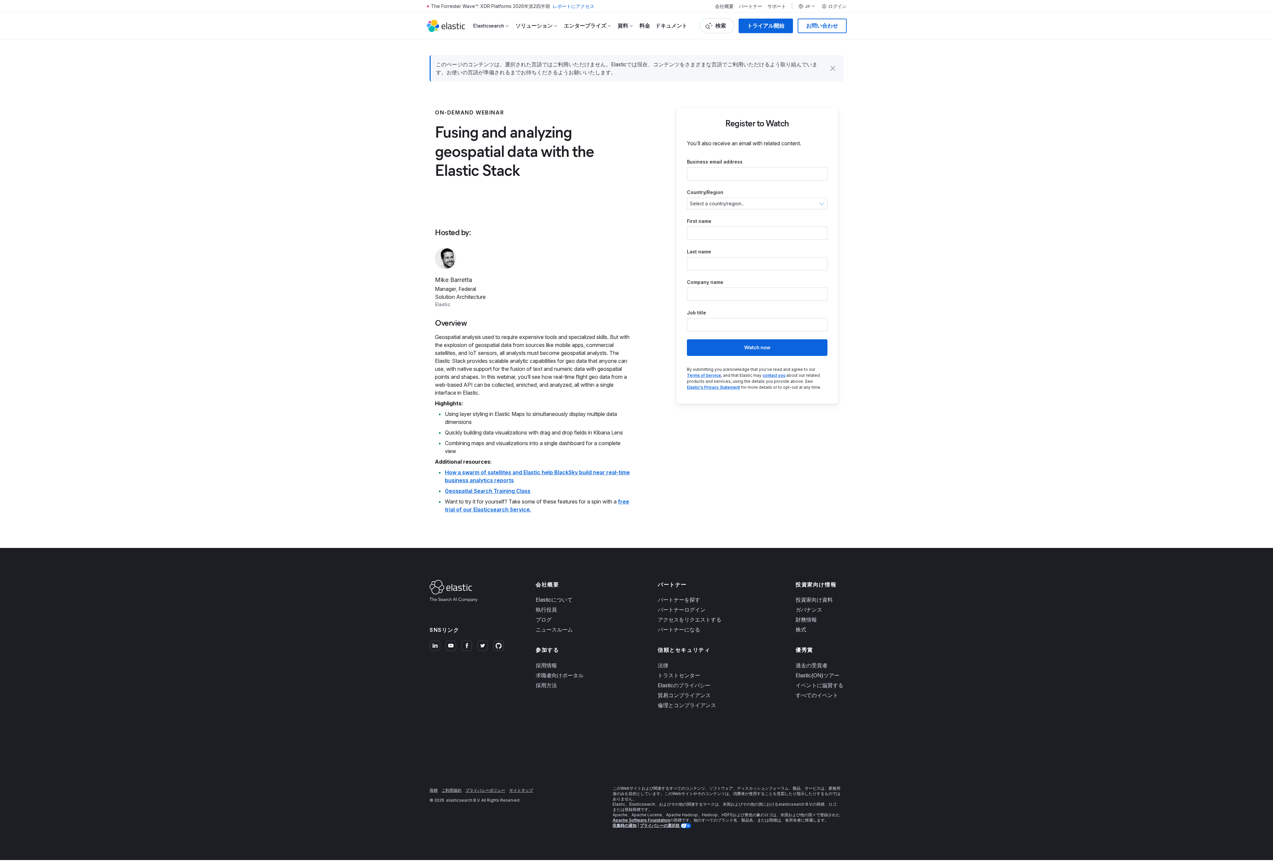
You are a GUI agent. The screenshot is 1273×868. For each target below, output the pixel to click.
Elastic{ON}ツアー (817, 675)
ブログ (544, 619)
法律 (663, 665)
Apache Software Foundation (641, 820)
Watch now (757, 347)
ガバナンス (809, 609)
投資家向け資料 (814, 599)
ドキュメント (671, 26)
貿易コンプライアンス (684, 695)
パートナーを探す (679, 599)
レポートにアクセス (573, 6)
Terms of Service (704, 375)
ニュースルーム (554, 629)
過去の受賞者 (811, 665)
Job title (696, 312)
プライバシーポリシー (485, 790)
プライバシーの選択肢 (660, 825)
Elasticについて (554, 599)
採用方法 (546, 685)
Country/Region (705, 192)
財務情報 (806, 619)
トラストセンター (679, 675)
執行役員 (546, 609)
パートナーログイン (681, 609)
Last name (699, 251)
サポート (776, 6)
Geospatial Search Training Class (487, 491)
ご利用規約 (451, 790)
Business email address (715, 162)
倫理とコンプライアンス (687, 705)
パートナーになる (679, 629)
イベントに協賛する (819, 685)
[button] (832, 68)
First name (699, 221)
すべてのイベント (817, 695)
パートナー (750, 6)
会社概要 (724, 6)
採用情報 (546, 665)
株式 (801, 629)
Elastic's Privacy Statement (713, 387)
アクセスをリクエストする (689, 619)
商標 (434, 790)
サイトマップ (521, 790)
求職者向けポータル (559, 675)
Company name (705, 282)
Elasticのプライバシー (684, 685)
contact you (773, 375)
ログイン (837, 6)
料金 (644, 26)
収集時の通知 (624, 825)
